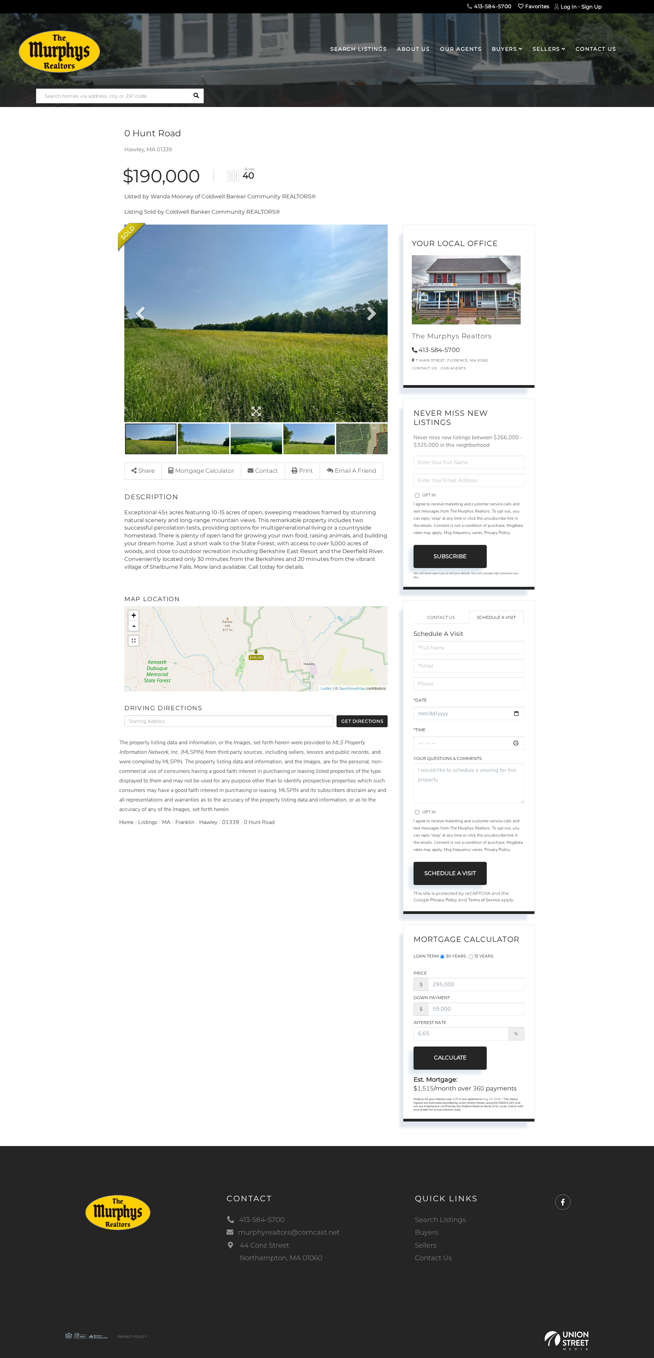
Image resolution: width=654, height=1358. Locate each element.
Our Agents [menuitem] (461, 49)
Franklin (184, 822)
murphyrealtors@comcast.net (289, 1232)
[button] (196, 96)
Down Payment (432, 997)
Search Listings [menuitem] (358, 49)
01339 (230, 822)
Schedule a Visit (496, 617)
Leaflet (326, 688)
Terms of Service (484, 900)
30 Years (456, 956)
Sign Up (591, 6)
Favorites (536, 6)
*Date (420, 700)
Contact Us (424, 368)
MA (166, 822)
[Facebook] (563, 1202)
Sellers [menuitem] (546, 49)
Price (420, 973)
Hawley (208, 822)
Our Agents (453, 368)
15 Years (483, 956)
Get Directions (362, 721)
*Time (419, 729)
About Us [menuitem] (413, 49)
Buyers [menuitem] (504, 49)
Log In (569, 6)
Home (126, 822)
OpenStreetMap (352, 688)
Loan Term (426, 956)
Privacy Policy (497, 532)
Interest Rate (430, 1022)
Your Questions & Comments (448, 758)
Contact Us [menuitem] (596, 49)
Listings (147, 822)
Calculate (450, 1057)
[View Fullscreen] (133, 641)
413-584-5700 (492, 6)
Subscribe (450, 556)
